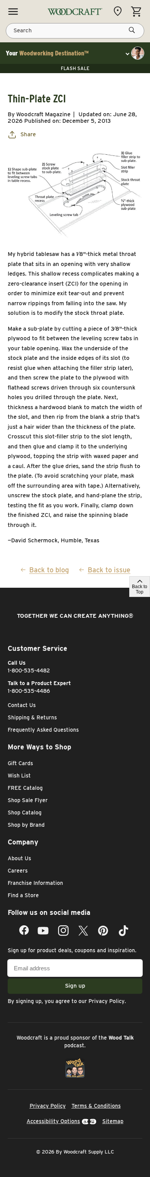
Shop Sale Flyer (28, 800)
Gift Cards (20, 763)
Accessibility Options (53, 1121)
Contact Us (22, 705)
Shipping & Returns (32, 717)
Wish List (19, 775)
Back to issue (109, 569)
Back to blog (49, 569)
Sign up (75, 985)
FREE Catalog (25, 788)
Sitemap (112, 1121)
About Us (19, 858)
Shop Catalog (25, 812)
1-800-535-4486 (29, 691)
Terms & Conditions (96, 1106)
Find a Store (23, 895)
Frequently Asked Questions (43, 730)
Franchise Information (35, 883)
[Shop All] (13, 11)
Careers (18, 871)
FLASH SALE (75, 68)
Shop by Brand (26, 825)
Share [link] (28, 134)
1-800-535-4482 (29, 670)
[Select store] (119, 11)
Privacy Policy (106, 1001)
